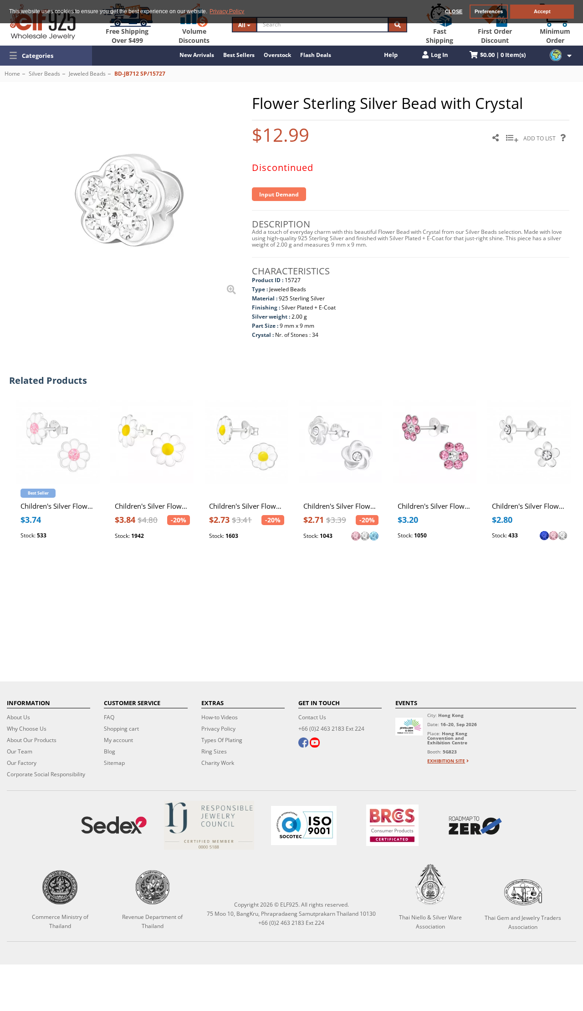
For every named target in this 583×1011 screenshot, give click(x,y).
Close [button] (453, 11)
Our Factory (21, 763)
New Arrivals (196, 55)
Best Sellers (239, 55)
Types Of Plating (221, 740)
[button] (46, 56)
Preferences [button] (489, 11)
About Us (18, 717)
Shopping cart (121, 728)
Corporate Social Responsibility (46, 774)
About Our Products (31, 740)
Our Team (19, 751)
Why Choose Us (26, 728)
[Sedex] (114, 825)
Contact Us (312, 717)
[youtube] (315, 743)
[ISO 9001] (303, 825)
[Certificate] (208, 825)
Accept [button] (542, 11)
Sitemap (114, 763)
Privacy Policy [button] (227, 11)
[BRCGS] (392, 825)
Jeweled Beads (87, 73)
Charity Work (217, 763)
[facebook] (303, 743)
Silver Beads (44, 73)
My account (118, 740)
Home (12, 73)
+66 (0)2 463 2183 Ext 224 (331, 728)
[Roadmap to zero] (475, 825)
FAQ (109, 717)
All (242, 25)
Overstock (277, 55)
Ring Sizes (214, 751)
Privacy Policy (218, 728)
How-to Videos (219, 717)
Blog (109, 751)
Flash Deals (315, 55)
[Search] (397, 24)
